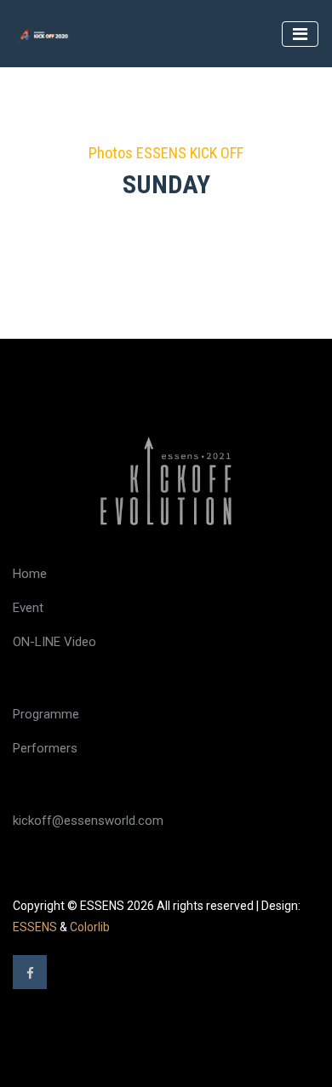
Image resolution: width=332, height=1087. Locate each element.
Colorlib (90, 927)
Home (30, 573)
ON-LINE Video (54, 641)
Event (28, 607)
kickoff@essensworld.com (88, 820)
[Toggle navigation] (300, 34)
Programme (46, 714)
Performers (45, 748)
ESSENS (35, 927)
